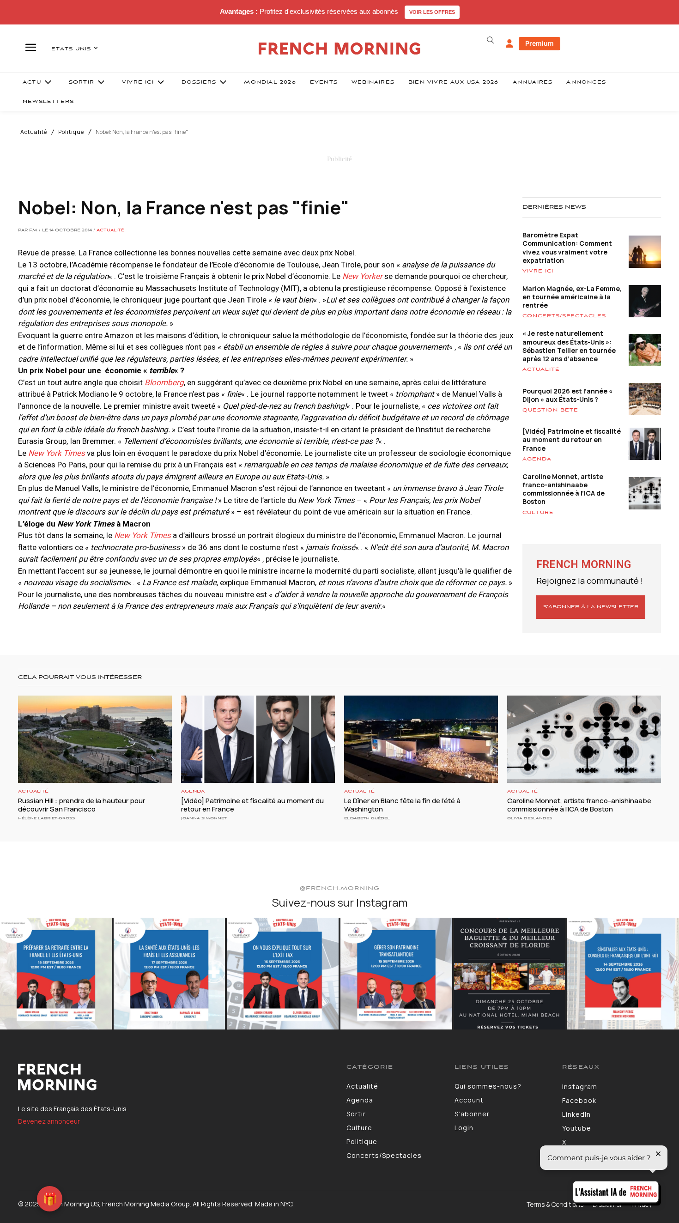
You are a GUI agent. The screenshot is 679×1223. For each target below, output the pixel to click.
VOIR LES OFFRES (432, 12)
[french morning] (340, 48)
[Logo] (175, 1077)
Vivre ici (537, 271)
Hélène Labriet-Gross (46, 818)
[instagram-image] (56, 973)
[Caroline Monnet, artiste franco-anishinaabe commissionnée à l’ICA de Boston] (584, 739)
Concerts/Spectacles (564, 316)
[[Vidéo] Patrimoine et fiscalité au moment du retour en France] (258, 739)
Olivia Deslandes (529, 818)
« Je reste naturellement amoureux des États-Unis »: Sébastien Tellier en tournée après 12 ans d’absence (569, 346)
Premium (539, 43)
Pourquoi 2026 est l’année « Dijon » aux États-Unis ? (567, 395)
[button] (490, 40)
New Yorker (362, 276)
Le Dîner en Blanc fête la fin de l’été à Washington (402, 805)
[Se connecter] (509, 44)
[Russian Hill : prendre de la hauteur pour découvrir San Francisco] (95, 739)
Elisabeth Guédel (367, 818)
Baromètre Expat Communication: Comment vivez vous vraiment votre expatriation (567, 247)
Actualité (33, 132)
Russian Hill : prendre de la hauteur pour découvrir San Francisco (81, 805)
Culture (538, 512)
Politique (71, 132)
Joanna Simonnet (204, 818)
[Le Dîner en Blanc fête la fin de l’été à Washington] (421, 739)
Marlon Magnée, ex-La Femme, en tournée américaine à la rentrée (572, 296)
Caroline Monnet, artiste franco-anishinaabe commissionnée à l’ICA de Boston (563, 489)
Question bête (550, 410)
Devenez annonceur (49, 1121)
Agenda (537, 459)
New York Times (142, 535)
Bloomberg (164, 382)
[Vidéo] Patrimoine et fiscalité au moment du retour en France (571, 439)
